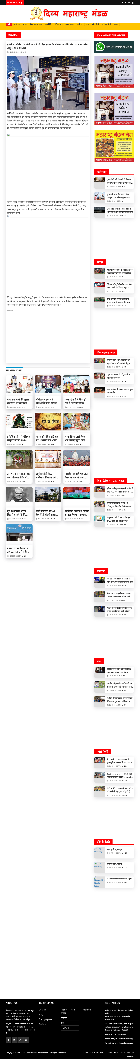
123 (124, 381)
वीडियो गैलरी (106, 24)
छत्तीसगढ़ (17, 24)
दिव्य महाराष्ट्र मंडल (36, 24)
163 (125, 509)
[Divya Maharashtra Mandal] (70, 14)
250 (124, 524)
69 (82, 444)
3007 (125, 882)
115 (25, 481)
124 (53, 519)
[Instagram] (129, 2)
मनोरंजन (80, 24)
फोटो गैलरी (96, 24)
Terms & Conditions (115, 1052)
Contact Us (130, 1055)
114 (25, 519)
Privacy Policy (99, 1052)
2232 (124, 765)
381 (124, 366)
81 (53, 444)
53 (124, 276)
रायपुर (25, 24)
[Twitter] (125, 2)
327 (124, 675)
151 (124, 495)
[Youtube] (133, 2)
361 (124, 690)
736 (124, 614)
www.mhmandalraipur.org (123, 1042)
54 (53, 407)
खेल (87, 24)
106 (124, 215)
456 (124, 395)
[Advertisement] (48, 339)
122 (82, 481)
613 (124, 600)
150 (82, 519)
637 (124, 704)
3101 (125, 867)
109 (124, 585)
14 (24, 407)
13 (124, 186)
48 (82, 407)
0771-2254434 (120, 1033)
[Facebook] (122, 2)
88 (53, 481)
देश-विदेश (48, 24)
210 (25, 556)
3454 (125, 852)
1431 (125, 780)
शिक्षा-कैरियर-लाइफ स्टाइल (64, 24)
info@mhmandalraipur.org (122, 1038)
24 (124, 291)
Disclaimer (130, 1052)
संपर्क (116, 24)
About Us (87, 1052)
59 (24, 444)
